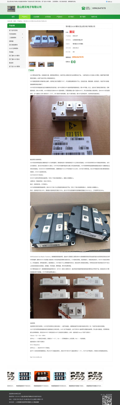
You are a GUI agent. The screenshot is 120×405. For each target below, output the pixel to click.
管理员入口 (30, 402)
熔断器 (11, 41)
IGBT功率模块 (13, 48)
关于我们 (71, 17)
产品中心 (24, 17)
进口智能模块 (13, 45)
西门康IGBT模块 (14, 55)
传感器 (11, 52)
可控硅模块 (12, 34)
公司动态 (48, 17)
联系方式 (94, 17)
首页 (13, 17)
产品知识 (59, 17)
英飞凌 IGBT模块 (14, 66)
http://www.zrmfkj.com (36, 357)
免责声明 (24, 402)
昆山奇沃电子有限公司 (27, 396)
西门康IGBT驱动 (14, 59)
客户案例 (82, 17)
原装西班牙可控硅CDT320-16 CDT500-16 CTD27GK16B (76, 386)
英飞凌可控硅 (13, 30)
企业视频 (36, 17)
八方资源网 (19, 402)
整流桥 (11, 63)
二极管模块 (12, 37)
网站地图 (36, 402)
